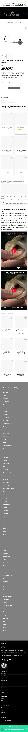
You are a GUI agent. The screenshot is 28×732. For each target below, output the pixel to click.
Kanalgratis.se (6, 498)
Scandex (5, 581)
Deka (4, 439)
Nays (4, 534)
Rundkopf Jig (17, 22)
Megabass (5, 525)
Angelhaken (3, 682)
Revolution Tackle (7, 575)
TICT (4, 608)
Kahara (5, 494)
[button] (2, 13)
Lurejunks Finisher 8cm (7, 171)
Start (8, 22)
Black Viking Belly (7, 423)
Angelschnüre (4, 680)
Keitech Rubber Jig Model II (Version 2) (21, 353)
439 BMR (5, 392)
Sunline (5, 593)
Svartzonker (6, 599)
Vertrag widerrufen (6, 720)
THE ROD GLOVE (7, 605)
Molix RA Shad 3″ (21, 171)
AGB (2, 710)
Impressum (3, 714)
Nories (4, 540)
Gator (4, 476)
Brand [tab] (2, 100)
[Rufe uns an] (25, 5)
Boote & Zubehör (4, 690)
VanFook (5, 618)
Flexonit (5, 460)
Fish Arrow (6, 452)
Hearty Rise (6, 485)
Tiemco (5, 611)
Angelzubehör (4, 687)
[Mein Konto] (24, 13)
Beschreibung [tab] (4, 97)
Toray (4, 615)
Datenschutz (3, 717)
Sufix (4, 589)
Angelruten (3, 673)
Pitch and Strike (7, 556)
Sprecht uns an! (18, 3)
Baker (4, 408)
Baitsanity (5, 404)
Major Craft (6, 522)
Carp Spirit (6, 433)
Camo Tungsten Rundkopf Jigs (20, 375)
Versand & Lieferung (5, 705)
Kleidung (3, 692)
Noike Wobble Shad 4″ (7, 127)
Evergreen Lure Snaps (21, 150)
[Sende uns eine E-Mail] (22, 5)
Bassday (5, 414)
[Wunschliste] (21, 13)
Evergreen (5, 448)
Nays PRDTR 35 (20, 127)
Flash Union (6, 457)
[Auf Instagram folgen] (18, 5)
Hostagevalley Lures (8, 488)
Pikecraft (5, 553)
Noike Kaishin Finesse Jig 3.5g (7, 331)
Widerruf (3, 712)
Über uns (3, 698)
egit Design (7, 504)
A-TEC (4, 395)
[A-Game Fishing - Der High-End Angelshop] (12, 13)
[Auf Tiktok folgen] (20, 5)
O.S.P (4, 544)
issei (4, 491)
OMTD (4, 547)
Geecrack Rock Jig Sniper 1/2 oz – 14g (7, 353)
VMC (4, 621)
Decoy (4, 436)
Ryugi (4, 578)
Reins (4, 572)
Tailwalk (5, 602)
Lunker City (6, 507)
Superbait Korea (7, 596)
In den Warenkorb (13, 88)
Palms (4, 550)
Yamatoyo (5, 624)
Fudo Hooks (6, 463)
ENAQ (5, 630)
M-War (4, 516)
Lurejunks (5, 513)
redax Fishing (7, 562)
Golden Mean (6, 482)
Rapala (5, 565)
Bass (7, 408)
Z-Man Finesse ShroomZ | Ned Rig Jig (20, 331)
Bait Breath (6, 401)
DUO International (7, 445)
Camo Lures (6, 430)
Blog (2, 700)
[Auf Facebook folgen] (16, 5)
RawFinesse (6, 569)
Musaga (5, 531)
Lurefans (5, 510)
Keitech (5, 501)
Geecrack (5, 479)
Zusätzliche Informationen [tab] (8, 102)
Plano (4, 559)
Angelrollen (3, 675)
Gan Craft (5, 469)
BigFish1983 (6, 417)
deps (4, 442)
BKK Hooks (6, 420)
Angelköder (3, 678)
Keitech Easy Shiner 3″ (7, 150)
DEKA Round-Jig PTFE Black (7, 375)
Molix (4, 528)
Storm (4, 586)
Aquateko (5, 398)
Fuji (4, 466)
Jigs (12, 22)
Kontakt (2, 703)
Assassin (5, 411)
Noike (4, 537)
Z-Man (4, 627)
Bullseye (5, 426)
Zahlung (3, 707)
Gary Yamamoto (7, 472)
